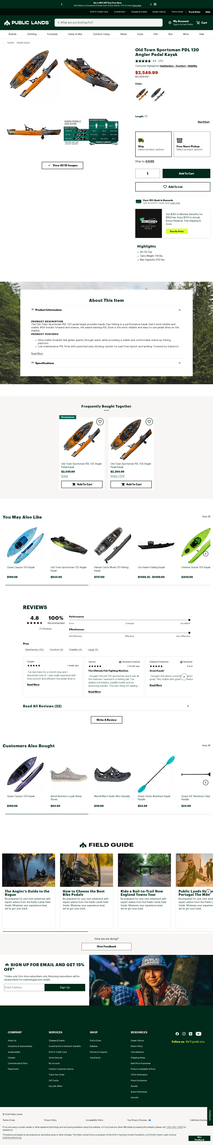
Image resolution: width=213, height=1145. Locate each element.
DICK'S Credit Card (99, 12)
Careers (11, 1058)
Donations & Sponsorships (20, 1046)
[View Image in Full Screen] (34, 74)
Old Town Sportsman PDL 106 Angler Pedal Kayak (130, 465)
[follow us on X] (192, 1034)
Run (171, 34)
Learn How (175, 203)
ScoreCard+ (120, 12)
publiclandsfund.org (12, 1138)
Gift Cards (53, 1081)
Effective (129, 636)
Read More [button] (37, 354)
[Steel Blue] (158, 94)
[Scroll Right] (184, 677)
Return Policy (137, 1046)
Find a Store (177, 12)
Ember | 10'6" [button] (117, 476)
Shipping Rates (138, 1058)
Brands (13, 34)
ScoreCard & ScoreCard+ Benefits (65, 1046)
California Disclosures (200, 1120)
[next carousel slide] (151, 4)
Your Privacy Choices (136, 1120)
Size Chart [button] (203, 121)
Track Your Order (56, 1075)
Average (129, 623)
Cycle (140, 34)
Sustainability (14, 1052)
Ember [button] (64, 476)
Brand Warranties (139, 1092)
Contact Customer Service (61, 1069)
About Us (12, 1041)
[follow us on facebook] (178, 1034)
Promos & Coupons (98, 1052)
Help (208, 12)
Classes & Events (139, 12)
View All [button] (206, 517)
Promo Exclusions (139, 1081)
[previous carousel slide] (62, 4)
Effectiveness (76, 629)
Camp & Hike (75, 34)
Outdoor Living (101, 34)
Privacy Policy (50, 1120)
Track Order (194, 12)
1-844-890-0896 (174, 1127)
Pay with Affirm (55, 1086)
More (186, 34)
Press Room (13, 1069)
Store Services (55, 1058)
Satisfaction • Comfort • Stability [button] (178, 65)
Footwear (52, 34)
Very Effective (183, 636)
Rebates (94, 1046)
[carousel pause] (155, 4)
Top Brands (95, 1058)
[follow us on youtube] (198, 1034)
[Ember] (142, 94)
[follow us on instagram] (185, 1034)
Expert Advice (159, 12)
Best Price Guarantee (140, 1063)
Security (134, 1098)
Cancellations (137, 1052)
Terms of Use (9, 1120)
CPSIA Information (139, 1075)
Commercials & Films (17, 1063)
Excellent (185, 623)
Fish (156, 34)
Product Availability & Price (143, 1069)
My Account (54, 1063)
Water (123, 34)
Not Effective (75, 636)
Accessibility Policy (94, 1120)
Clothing (32, 34)
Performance (76, 616)
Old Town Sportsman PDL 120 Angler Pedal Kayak (81, 465)
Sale (201, 34)
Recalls (134, 1086)
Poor (71, 623)
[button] (62, 165)
